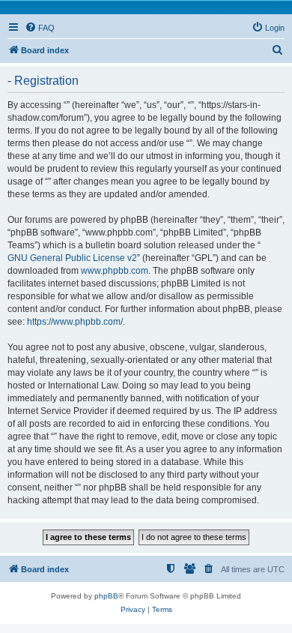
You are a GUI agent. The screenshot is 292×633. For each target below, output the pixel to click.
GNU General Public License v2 (72, 258)
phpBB (106, 596)
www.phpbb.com (114, 271)
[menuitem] (40, 28)
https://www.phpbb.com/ (75, 321)
